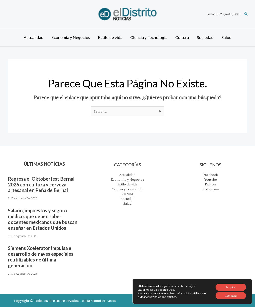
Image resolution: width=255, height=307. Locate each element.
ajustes (171, 297)
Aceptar (231, 287)
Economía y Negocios (127, 179)
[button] (246, 14)
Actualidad (127, 175)
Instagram (210, 189)
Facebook (210, 175)
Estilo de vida (127, 184)
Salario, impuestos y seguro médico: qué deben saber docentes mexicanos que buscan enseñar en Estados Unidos (42, 219)
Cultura (127, 194)
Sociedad (127, 199)
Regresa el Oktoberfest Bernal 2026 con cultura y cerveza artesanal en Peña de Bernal (41, 184)
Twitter (210, 184)
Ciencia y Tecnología (127, 189)
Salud (127, 203)
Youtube (210, 179)
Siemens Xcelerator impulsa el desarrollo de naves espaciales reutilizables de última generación (40, 256)
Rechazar (231, 295)
